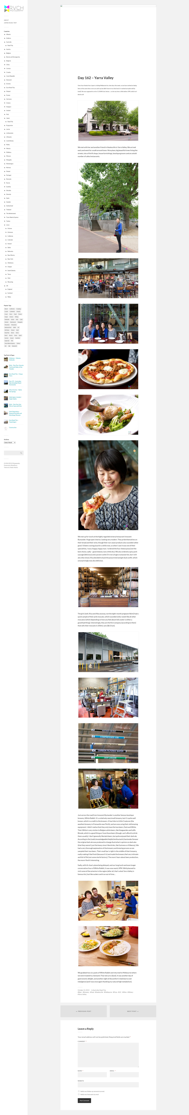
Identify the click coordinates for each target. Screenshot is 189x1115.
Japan (8, 118)
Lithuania (9, 137)
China (8, 64)
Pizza (115, 992)
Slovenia (8, 194)
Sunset (11, 338)
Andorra (8, 38)
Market (6, 322)
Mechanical (13, 322)
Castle (6, 311)
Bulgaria (8, 61)
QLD (17, 330)
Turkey (8, 221)
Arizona (10, 228)
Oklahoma (10, 263)
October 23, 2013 (83, 990)
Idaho (9, 247)
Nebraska (10, 251)
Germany (9, 99)
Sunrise (6, 338)
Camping (18, 308)
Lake (21, 319)
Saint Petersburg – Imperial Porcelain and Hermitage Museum (15, 413)
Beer (80, 992)
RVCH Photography (14, 463)
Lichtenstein (9, 133)
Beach (6, 308)
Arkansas (10, 232)
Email (112, 1071)
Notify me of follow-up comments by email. (93, 1091)
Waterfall (14, 346)
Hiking (16, 316)
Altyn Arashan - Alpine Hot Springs (15, 390)
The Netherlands (11, 213)
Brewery (86, 992)
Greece (8, 103)
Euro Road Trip (10, 87)
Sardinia (8, 186)
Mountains (13, 324)
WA (9, 346)
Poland (8, 171)
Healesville (99, 992)
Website (81, 1081)
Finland (8, 91)
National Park (8, 327)
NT (18, 327)
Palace (12, 330)
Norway (8, 167)
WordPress (14, 465)
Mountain (7, 324)
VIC (5, 346)
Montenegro (9, 163)
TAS (12, 340)
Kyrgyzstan (9, 125)
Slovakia (8, 190)
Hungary (8, 107)
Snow (15, 335)
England (10, 289)
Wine (125, 992)
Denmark (9, 80)
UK (7, 286)
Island (12, 319)
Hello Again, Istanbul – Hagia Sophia (15, 398)
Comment (82, 1041)
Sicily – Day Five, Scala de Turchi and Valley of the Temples (16, 367)
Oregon (10, 266)
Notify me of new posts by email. (90, 1094)
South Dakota (11, 270)
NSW (14, 327)
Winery (130, 992)
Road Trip (10, 45)
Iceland (8, 110)
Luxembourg (9, 141)
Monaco (8, 156)
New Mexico (11, 255)
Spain (7, 198)
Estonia (8, 83)
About (6, 20)
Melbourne (108, 992)
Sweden (8, 202)
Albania (8, 34)
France (8, 95)
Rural (6, 335)
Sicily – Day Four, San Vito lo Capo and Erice (15, 405)
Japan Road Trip (10, 23)
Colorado (10, 240)
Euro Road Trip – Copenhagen (13, 421)
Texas (9, 274)
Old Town (7, 330)
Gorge (6, 316)
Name (80, 1071)
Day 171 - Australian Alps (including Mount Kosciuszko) (15, 383)
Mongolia (9, 160)
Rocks (12, 332)
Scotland (10, 293)
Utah (9, 278)
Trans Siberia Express (12, 217)
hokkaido (7, 319)
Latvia (8, 129)
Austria (8, 49)
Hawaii (10, 243)
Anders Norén (14, 467)
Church (18, 311)
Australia (8, 42)
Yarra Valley (83, 994)
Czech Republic (10, 76)
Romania (8, 179)
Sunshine (17, 338)
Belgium (8, 53)
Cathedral (12, 311)
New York (10, 259)
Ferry (11, 314)
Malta (8, 144)
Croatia (8, 72)
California (10, 236)
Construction (12, 427)
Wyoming (10, 282)
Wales (9, 297)
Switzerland (9, 206)
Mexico (8, 148)
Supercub (7, 340)
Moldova (8, 152)
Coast (6, 314)
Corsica (8, 68)
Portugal (8, 175)
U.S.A (7, 225)
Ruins (17, 332)
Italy (7, 114)
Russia (8, 183)
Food (15, 314)
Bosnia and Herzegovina (13, 57)
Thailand (8, 209)
